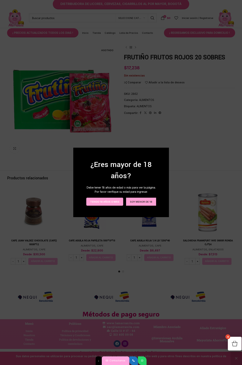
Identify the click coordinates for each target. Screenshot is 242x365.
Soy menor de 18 (141, 201)
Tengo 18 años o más (104, 201)
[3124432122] (133, 360)
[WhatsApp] (142, 360)
